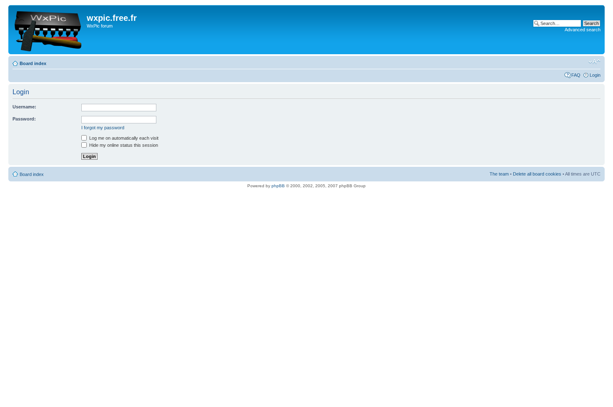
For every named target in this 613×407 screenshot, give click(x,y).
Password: (24, 118)
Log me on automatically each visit (123, 138)
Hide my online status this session (123, 145)
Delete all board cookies (537, 173)
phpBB (278, 185)
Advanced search (582, 29)
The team (499, 173)
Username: (24, 106)
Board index (33, 63)
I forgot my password (102, 127)
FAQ (575, 75)
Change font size (594, 61)
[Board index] (48, 29)
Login (595, 75)
